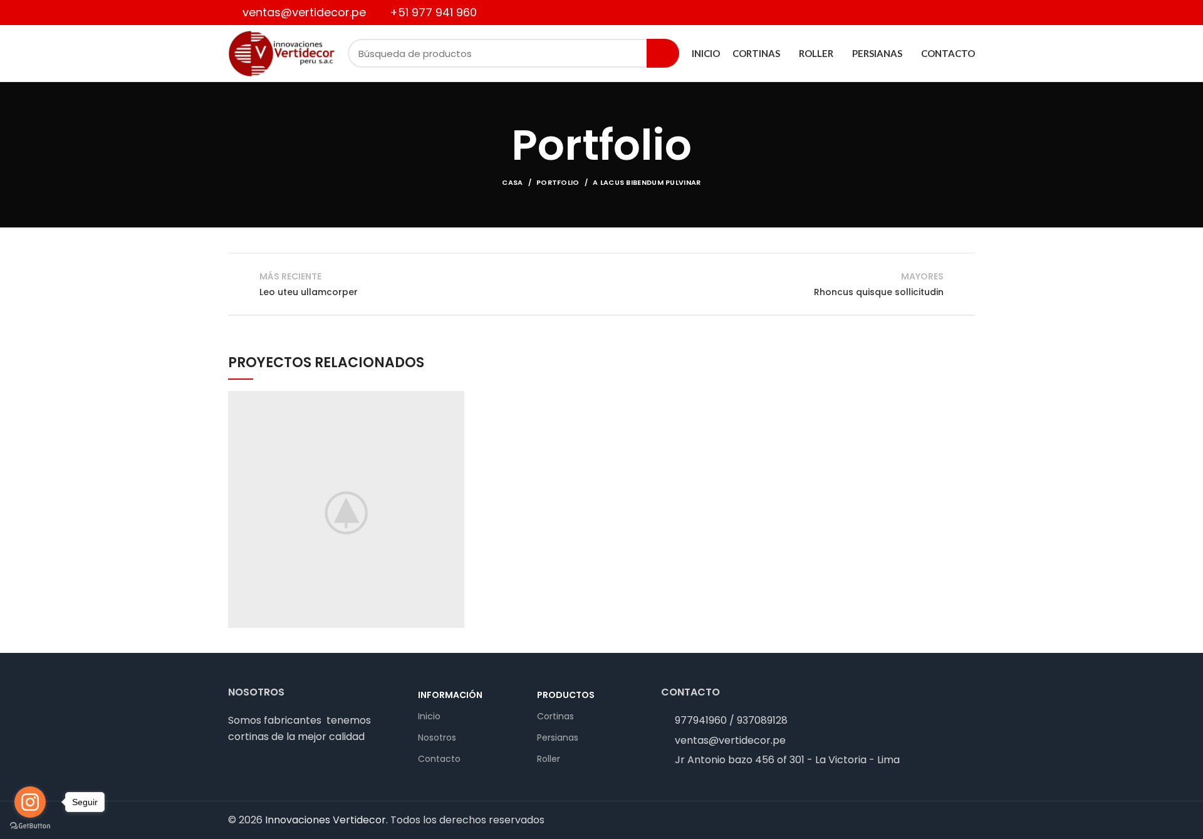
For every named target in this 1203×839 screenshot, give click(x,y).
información (450, 695)
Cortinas (555, 716)
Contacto (439, 759)
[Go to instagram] (30, 802)
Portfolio (558, 182)
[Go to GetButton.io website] (30, 826)
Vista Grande (454, 400)
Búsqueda (663, 53)
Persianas (557, 737)
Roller (548, 759)
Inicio (429, 716)
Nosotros (437, 737)
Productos (566, 695)
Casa (512, 182)
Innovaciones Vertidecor (325, 820)
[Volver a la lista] (601, 283)
